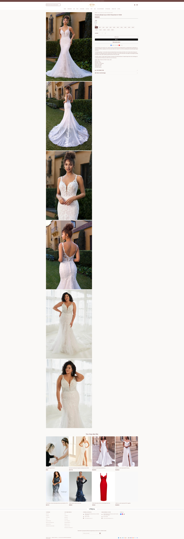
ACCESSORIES (82, 8)
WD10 (114, 27)
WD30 (112, 29)
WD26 (104, 29)
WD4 (103, 27)
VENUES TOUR (114, 8)
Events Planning (48, 520)
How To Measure (67, 520)
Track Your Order (67, 525)
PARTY (91, 8)
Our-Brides (47, 517)
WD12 (118, 27)
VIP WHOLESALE (107, 8)
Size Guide (66, 519)
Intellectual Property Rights (50, 525)
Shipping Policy (48, 524)
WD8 (110, 27)
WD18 (129, 27)
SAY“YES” (118, 8)
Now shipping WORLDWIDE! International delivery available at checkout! (92, 0)
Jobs (46, 519)
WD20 (133, 27)
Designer (47, 515)
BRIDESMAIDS (70, 8)
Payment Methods (67, 522)
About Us (47, 513)
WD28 (108, 29)
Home (96, 12)
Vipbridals (49, 538)
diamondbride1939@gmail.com (108, 518)
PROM (77, 8)
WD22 (96, 29)
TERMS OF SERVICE (55, 537)
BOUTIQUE (87, 8)
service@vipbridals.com (88, 518)
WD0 (96, 27)
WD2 (100, 27)
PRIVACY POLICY (48, 537)
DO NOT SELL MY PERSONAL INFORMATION (65, 537)
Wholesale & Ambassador (68, 527)
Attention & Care (67, 524)
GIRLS (95, 8)
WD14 (122, 27)
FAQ (65, 513)
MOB (74, 8)
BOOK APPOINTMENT (100, 8)
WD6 (107, 27)
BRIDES (65, 8)
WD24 (100, 29)
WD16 (125, 27)
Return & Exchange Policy (50, 522)
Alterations (66, 517)
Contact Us (66, 515)
